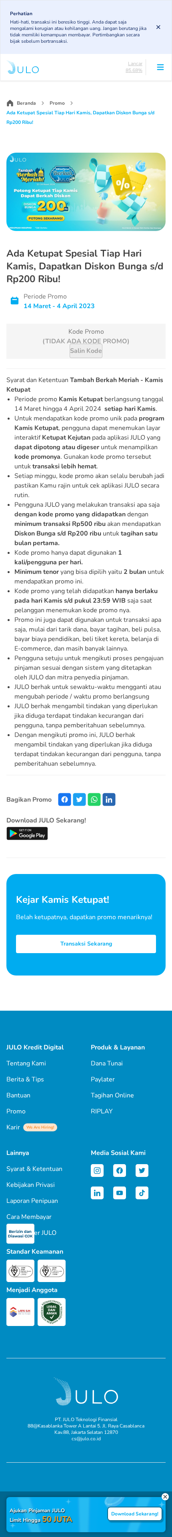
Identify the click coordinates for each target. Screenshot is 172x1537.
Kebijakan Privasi (30, 1185)
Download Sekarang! (134, 1514)
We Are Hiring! (40, 1127)
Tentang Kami (26, 1063)
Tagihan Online (112, 1095)
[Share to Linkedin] (109, 799)
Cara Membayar (29, 1216)
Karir (30, 1127)
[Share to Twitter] (79, 799)
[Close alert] (158, 27)
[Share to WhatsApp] (94, 799)
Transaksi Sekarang (86, 944)
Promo (57, 103)
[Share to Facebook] (64, 799)
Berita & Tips (25, 1079)
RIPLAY (102, 1111)
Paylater (103, 1079)
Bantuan (18, 1095)
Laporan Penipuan (32, 1201)
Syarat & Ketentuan (34, 1169)
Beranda (26, 103)
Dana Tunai (107, 1063)
